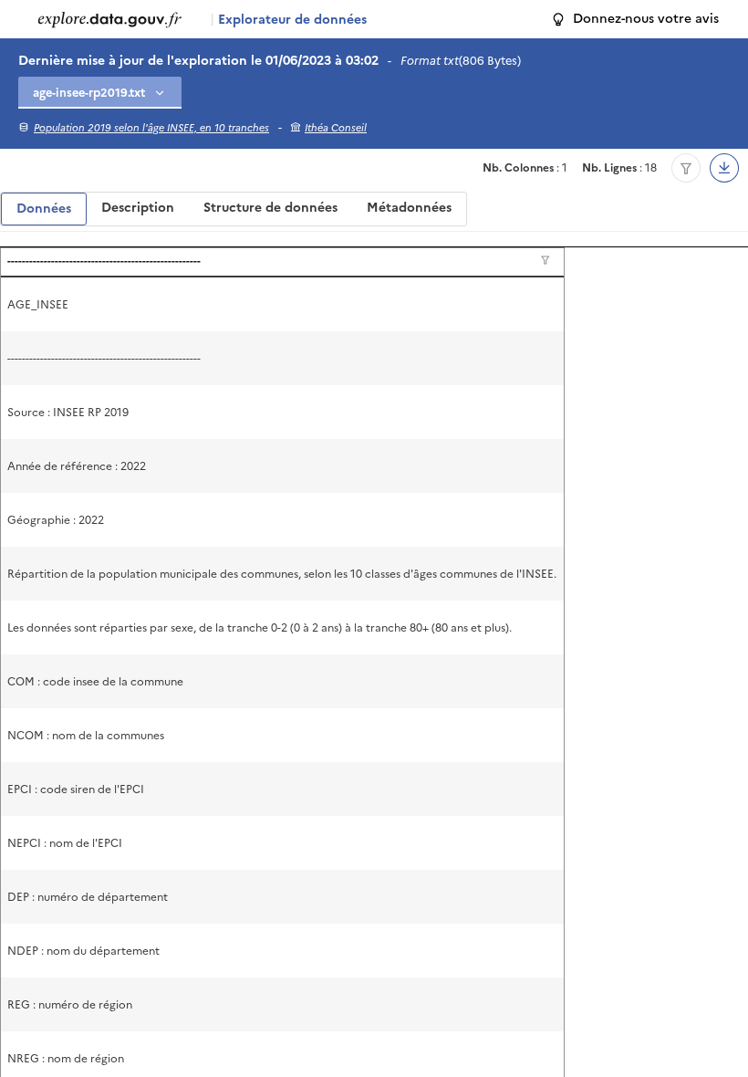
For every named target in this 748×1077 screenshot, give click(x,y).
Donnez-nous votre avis (646, 18)
